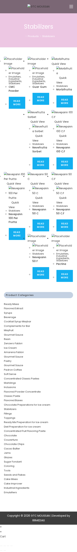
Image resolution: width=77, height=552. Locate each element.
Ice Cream (10, 348)
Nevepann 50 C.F (63, 211)
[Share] (8, 545)
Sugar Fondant (13, 461)
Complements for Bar (17, 326)
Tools (7, 470)
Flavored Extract (13, 308)
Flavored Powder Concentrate (22, 391)
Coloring (9, 466)
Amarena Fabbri (14, 352)
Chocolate (10, 435)
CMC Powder (14, 89)
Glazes (8, 457)
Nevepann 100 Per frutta (15, 218)
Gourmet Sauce (13, 335)
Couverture (11, 440)
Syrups (8, 313)
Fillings (8, 413)
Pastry (7, 361)
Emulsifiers (15, 76)
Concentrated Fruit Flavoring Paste (25, 431)
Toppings (9, 418)
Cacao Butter (12, 448)
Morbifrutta (64, 89)
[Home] (23, 36)
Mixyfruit (8, 330)
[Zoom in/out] (1, 545)
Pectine (61, 264)
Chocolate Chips (14, 444)
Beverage (10, 317)
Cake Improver (13, 483)
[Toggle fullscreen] (4, 545)
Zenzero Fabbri (13, 343)
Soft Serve (10, 374)
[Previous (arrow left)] (1, 550)
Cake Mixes (11, 479)
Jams (7, 453)
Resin (7, 339)
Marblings (10, 383)
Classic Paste (12, 396)
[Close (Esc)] (11, 545)
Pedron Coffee (13, 370)
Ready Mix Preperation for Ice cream (26, 422)
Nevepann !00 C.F (63, 149)
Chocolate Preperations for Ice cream (27, 405)
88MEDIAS (38, 520)
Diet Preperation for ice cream (22, 426)
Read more (17, 102)
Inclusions (10, 387)
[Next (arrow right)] (4, 550)
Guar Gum (39, 87)
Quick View (37, 122)
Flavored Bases (13, 400)
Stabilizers (48, 36)
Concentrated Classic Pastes (21, 378)
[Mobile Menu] (71, 6)
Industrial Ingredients (15, 80)
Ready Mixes (11, 304)
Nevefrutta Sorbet (39, 149)
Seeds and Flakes (14, 475)
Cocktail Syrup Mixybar (17, 321)
